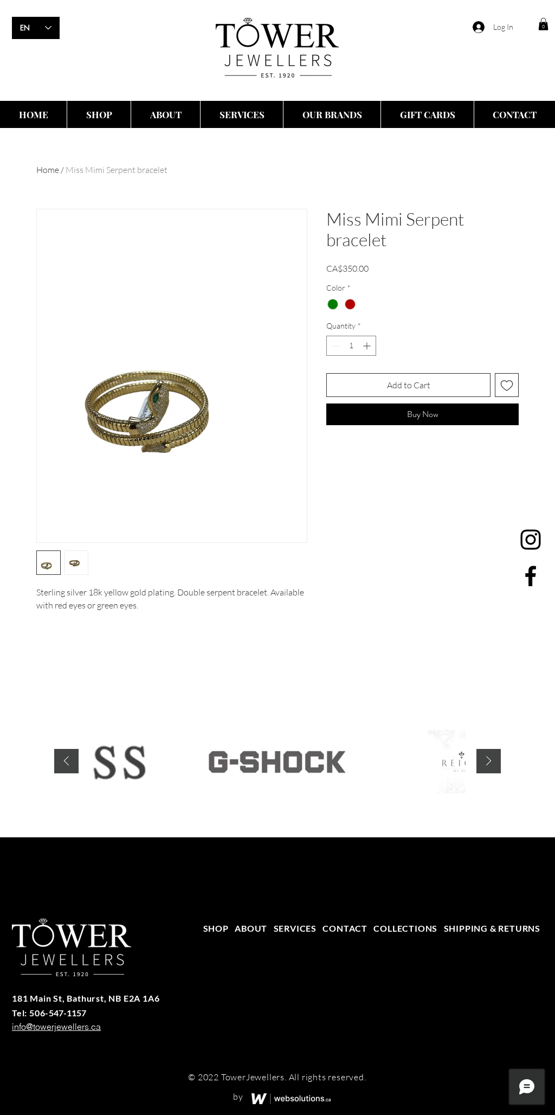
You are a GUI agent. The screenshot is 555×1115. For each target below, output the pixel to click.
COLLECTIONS (405, 928)
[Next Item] (488, 761)
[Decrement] (334, 345)
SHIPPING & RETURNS (492, 928)
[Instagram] (530, 539)
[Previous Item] (66, 761)
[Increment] (368, 345)
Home (47, 169)
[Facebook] (530, 575)
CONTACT (344, 928)
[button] (543, 24)
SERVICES (295, 928)
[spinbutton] (351, 345)
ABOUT (251, 928)
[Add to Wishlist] (507, 385)
